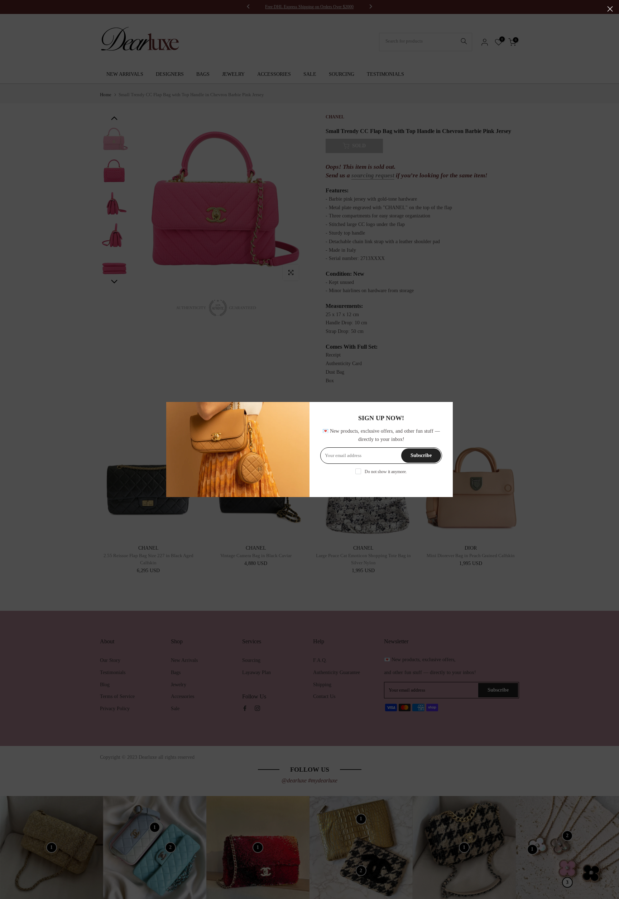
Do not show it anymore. (386, 471)
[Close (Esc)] (610, 9)
